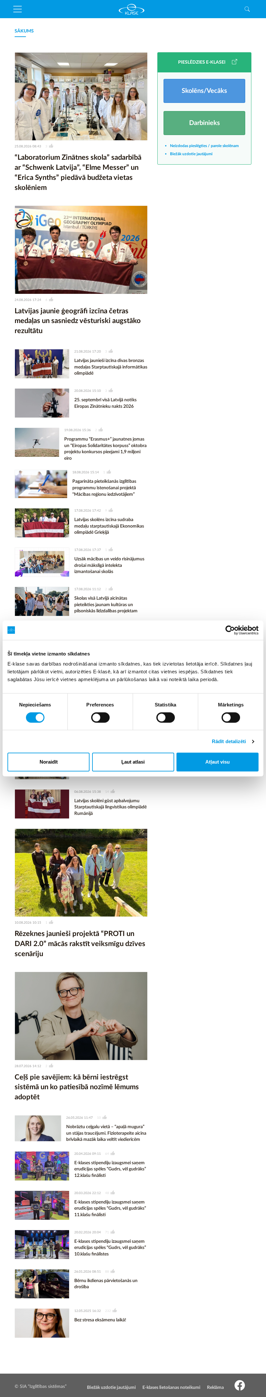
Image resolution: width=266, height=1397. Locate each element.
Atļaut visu (217, 762)
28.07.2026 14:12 (28, 1066)
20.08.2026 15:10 (87, 391)
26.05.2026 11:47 (79, 1117)
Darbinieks (204, 123)
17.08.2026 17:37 (87, 550)
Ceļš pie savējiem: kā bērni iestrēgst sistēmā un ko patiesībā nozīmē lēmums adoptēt (77, 1087)
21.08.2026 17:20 (87, 351)
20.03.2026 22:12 (87, 1193)
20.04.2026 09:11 (87, 1153)
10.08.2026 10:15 (28, 922)
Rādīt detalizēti (229, 741)
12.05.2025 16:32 (87, 1311)
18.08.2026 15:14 (85, 472)
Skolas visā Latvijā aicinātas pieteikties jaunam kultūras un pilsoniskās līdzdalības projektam (106, 604)
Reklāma (215, 1387)
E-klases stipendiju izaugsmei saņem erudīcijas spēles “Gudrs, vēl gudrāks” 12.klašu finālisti (110, 1169)
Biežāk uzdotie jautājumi (191, 154)
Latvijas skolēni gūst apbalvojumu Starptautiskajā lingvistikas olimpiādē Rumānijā (110, 807)
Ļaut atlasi (133, 762)
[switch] (100, 717)
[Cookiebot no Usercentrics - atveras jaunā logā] (230, 630)
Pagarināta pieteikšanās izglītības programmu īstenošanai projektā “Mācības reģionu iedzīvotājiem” (104, 487)
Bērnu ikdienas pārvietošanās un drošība (106, 1284)
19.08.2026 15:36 (77, 430)
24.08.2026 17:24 (28, 300)
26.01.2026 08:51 (87, 1271)
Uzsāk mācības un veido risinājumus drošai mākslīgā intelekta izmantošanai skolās (109, 565)
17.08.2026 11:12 (87, 589)
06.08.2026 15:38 (87, 791)
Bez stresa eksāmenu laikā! (100, 1320)
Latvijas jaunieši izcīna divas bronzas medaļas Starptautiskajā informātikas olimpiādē (110, 367)
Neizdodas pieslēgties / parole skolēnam (204, 146)
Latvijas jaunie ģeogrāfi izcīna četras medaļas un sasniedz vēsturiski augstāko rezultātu (78, 321)
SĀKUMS (24, 31)
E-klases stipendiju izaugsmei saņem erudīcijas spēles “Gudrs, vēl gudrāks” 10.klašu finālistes (110, 1247)
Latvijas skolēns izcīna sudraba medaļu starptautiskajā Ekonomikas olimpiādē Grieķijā (109, 526)
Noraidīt (49, 762)
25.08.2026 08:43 (28, 146)
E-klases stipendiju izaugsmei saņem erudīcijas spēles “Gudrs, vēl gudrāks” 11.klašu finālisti (110, 1208)
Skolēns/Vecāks (204, 91)
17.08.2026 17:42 (87, 510)
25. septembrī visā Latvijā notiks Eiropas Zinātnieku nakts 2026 (105, 403)
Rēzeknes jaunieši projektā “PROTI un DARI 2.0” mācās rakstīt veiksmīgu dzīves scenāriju (80, 943)
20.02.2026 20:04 (87, 1232)
